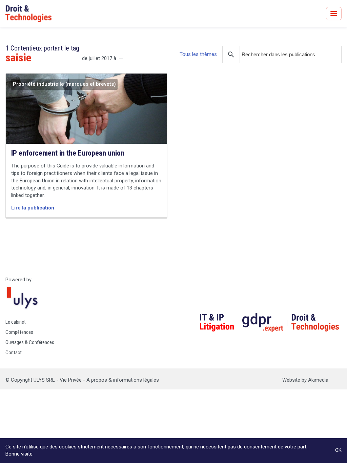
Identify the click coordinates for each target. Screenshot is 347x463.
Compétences (19, 332)
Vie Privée (71, 380)
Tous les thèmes (198, 54)
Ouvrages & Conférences (29, 342)
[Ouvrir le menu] (334, 13)
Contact (13, 352)
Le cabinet (15, 322)
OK (338, 450)
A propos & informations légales (122, 380)
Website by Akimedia (305, 380)
